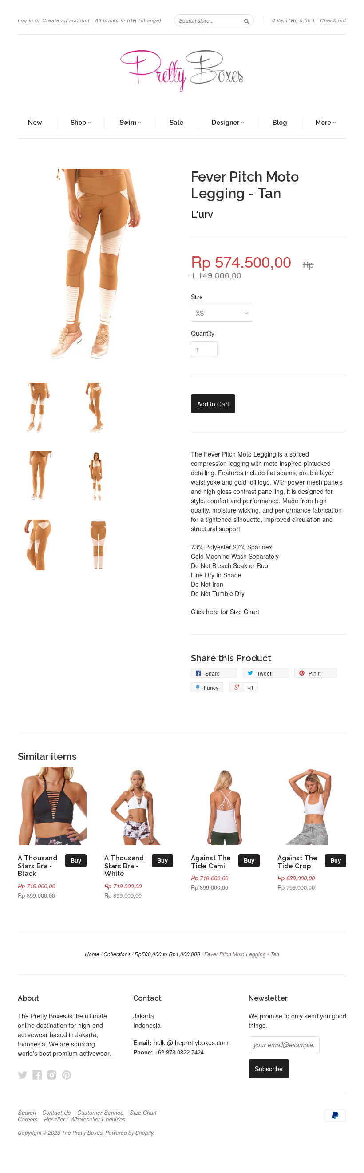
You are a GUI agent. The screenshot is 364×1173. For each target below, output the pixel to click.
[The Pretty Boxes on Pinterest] (66, 1075)
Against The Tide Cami (211, 862)
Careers (28, 1119)
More (324, 122)
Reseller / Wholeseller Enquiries (85, 1119)
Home (92, 954)
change (150, 20)
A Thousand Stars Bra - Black (37, 866)
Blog (280, 122)
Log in (25, 20)
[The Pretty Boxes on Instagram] (52, 1075)
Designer (226, 122)
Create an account (66, 20)
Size (197, 296)
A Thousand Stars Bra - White (124, 866)
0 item (293, 20)
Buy (76, 860)
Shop (79, 122)
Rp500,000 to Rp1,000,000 (167, 954)
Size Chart (244, 611)
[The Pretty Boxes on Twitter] (23, 1075)
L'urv (202, 214)
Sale (176, 122)
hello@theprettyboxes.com (191, 1042)
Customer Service (100, 1112)
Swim (128, 122)
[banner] (182, 71)
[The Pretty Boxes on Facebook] (37, 1075)
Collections (117, 954)
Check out (333, 20)
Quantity (202, 333)
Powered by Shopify (129, 1132)
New (35, 122)
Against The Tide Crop (297, 862)
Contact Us (56, 1112)
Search (27, 1112)
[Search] (246, 20)
